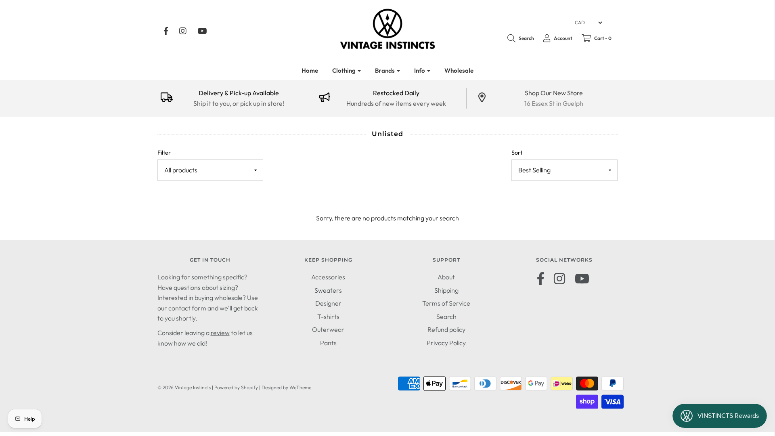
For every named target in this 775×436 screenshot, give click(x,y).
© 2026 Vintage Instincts (184, 387)
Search (446, 316)
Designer (328, 303)
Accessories (328, 277)
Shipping (446, 290)
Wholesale (458, 70)
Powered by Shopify (236, 387)
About (446, 277)
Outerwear (328, 329)
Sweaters (328, 290)
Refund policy (446, 329)
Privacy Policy (446, 343)
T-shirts (328, 316)
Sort (516, 152)
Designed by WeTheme (286, 387)
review (220, 333)
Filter (164, 152)
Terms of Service (446, 303)
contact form (187, 308)
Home (310, 70)
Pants (328, 343)
